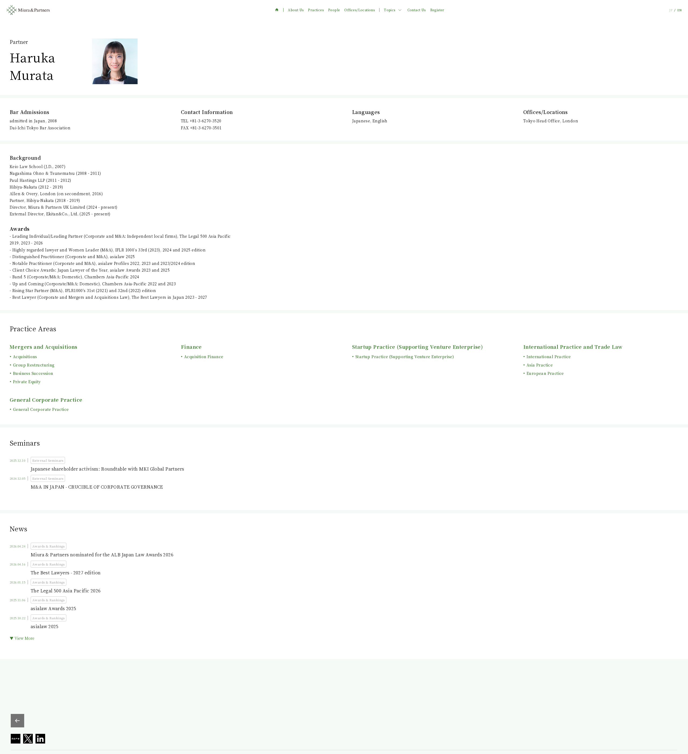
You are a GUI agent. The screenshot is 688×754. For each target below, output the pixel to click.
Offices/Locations (359, 10)
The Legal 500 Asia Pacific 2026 (66, 591)
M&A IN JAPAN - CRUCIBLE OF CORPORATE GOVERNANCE (97, 487)
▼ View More (22, 638)
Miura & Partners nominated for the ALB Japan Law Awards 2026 (102, 555)
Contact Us (416, 10)
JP (670, 10)
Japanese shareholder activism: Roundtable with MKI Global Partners (107, 469)
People (334, 10)
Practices (316, 10)
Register (437, 10)
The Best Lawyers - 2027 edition (66, 573)
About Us (296, 10)
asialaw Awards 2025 (53, 608)
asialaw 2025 (45, 626)
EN (679, 10)
